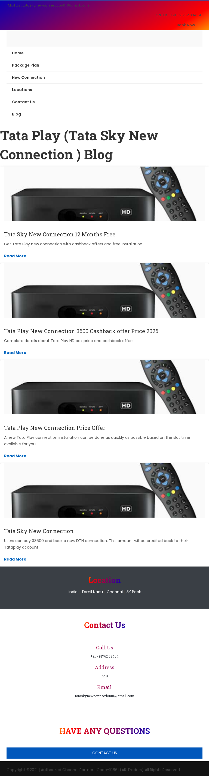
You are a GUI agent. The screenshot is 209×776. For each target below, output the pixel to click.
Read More (15, 256)
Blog (16, 114)
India (73, 591)
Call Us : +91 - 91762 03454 (178, 15)
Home (18, 53)
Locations (22, 89)
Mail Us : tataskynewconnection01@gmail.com (48, 5)
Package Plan (25, 65)
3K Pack (134, 591)
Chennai (115, 591)
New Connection (28, 77)
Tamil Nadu (92, 591)
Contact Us (23, 102)
